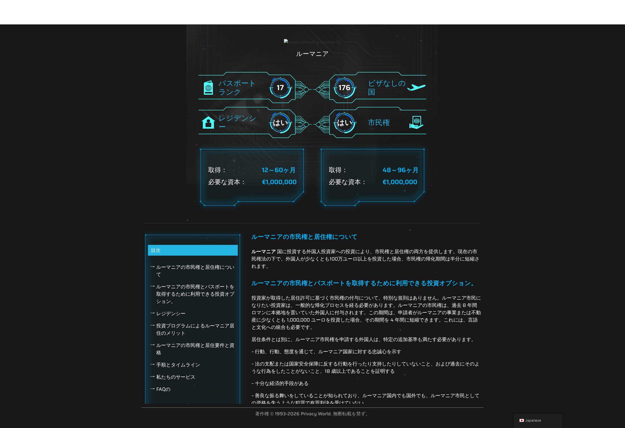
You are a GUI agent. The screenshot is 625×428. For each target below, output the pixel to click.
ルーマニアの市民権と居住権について (195, 270)
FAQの (163, 389)
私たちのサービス (175, 377)
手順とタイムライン (178, 365)
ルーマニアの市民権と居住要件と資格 (195, 348)
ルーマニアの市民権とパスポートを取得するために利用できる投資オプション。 (195, 294)
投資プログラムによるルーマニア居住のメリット (195, 329)
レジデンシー (171, 313)
